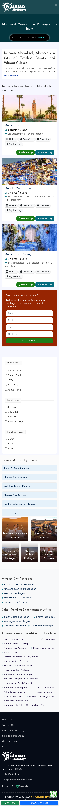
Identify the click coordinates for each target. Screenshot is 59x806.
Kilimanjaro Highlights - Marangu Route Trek (24, 705)
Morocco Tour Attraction (16, 477)
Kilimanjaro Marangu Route (42, 696)
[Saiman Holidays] (15, 7)
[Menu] (54, 7)
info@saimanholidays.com (18, 780)
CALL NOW (10, 803)
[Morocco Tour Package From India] (29, 108)
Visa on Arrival (9, 741)
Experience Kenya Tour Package (19, 666)
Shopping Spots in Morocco (17, 513)
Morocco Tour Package (19, 254)
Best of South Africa (45, 639)
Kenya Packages (45, 617)
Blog (4, 746)
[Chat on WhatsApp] (53, 793)
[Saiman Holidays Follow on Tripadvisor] (23, 786)
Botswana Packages (42, 626)
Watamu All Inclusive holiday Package (22, 657)
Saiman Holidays (40, 797)
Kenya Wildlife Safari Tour (16, 661)
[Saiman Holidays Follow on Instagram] (7, 786)
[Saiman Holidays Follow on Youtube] (12, 786)
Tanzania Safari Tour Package (18, 674)
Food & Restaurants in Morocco (19, 504)
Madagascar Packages (17, 621)
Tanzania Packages (15, 626)
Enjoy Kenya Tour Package (16, 670)
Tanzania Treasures (45, 692)
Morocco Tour (13, 125)
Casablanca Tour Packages (19, 584)
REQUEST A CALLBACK (39, 803)
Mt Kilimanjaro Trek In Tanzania (18, 683)
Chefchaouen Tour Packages (20, 589)
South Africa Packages (16, 617)
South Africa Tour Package (16, 644)
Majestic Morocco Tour (19, 188)
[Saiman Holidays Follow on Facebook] (2, 786)
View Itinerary (44, 152)
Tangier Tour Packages (17, 602)
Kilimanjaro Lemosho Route (17, 701)
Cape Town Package (13, 639)
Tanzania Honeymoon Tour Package (21, 679)
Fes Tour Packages (14, 593)
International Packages (14, 730)
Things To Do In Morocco (16, 468)
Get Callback (29, 341)
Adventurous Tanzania (14, 692)
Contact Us (8, 725)
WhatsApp (26, 152)
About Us (7, 720)
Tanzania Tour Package (44, 688)
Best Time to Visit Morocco (17, 486)
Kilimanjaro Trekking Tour (15, 688)
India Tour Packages (13, 736)
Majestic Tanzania (12, 696)
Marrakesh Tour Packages (18, 598)
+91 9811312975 (11, 774)
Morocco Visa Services (15, 495)
